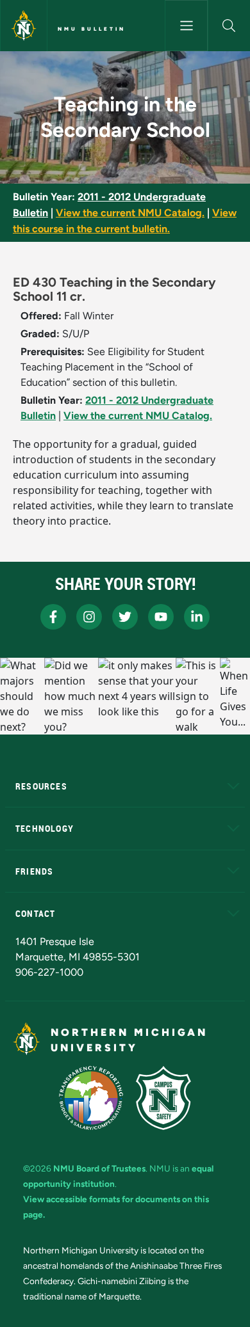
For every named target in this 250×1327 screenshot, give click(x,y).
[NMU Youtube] (161, 617)
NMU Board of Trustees (99, 1168)
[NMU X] (125, 617)
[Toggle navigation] (186, 25)
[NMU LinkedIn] (197, 617)
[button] (229, 25)
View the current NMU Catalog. (130, 213)
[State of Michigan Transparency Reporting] (91, 1098)
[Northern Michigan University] (23, 25)
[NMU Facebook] (53, 617)
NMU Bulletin (92, 29)
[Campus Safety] (163, 1098)
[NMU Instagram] (89, 617)
